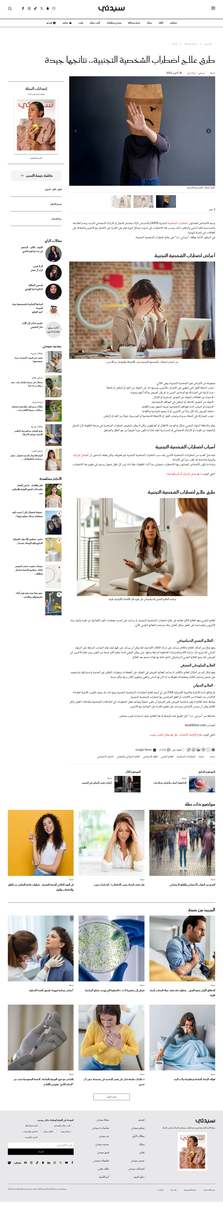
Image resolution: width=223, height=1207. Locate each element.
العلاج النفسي (167, 757)
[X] (42, 8)
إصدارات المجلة (36, 89)
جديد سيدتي (52, 346)
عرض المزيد (112, 1097)
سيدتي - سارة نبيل (196, 73)
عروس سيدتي (137, 1160)
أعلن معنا (173, 1190)
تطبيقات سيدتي (101, 1160)
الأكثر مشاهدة (51, 479)
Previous (208, 131)
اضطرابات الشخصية (186, 757)
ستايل (141, 1144)
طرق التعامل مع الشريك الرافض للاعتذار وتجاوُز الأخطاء (28, 432)
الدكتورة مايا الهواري (34, 289)
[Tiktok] (35, 8)
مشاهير (173, 23)
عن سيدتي (104, 1136)
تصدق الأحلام (56, 204)
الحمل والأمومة (31, 1137)
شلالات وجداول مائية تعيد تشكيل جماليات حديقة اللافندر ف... (27, 408)
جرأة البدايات (56, 219)
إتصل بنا (160, 1190)
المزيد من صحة (201, 910)
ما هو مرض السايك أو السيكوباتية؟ (184, 474)
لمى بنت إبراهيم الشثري (33, 251)
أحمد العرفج (37, 312)
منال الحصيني (37, 327)
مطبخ (65, 23)
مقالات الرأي (53, 241)
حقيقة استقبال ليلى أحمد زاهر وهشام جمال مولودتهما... (27, 514)
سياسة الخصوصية (190, 1190)
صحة (212, 73)
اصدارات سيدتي (136, 1168)
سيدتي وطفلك (113, 23)
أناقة (161, 23)
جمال (149, 23)
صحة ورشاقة (134, 23)
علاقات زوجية (37, 354)
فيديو (49, 23)
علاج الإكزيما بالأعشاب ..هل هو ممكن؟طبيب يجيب (176, 734)
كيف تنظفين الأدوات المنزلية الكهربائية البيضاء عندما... (28, 541)
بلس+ (80, 23)
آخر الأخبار (104, 1177)
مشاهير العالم (37, 378)
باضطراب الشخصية (178, 223)
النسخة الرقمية (36, 158)
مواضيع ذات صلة (200, 804)
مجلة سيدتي (103, 1119)
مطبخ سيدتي (137, 1128)
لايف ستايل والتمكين (62, 1125)
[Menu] (213, 8)
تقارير (141, 1152)
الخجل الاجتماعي (105, 757)
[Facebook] (23, 8)
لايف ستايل (95, 23)
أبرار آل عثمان (37, 270)
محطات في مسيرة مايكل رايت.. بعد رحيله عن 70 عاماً (27, 384)
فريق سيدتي (103, 1152)
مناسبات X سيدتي (100, 1128)
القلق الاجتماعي (150, 757)
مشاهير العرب (37, 451)
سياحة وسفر (37, 402)
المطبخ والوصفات (30, 1131)
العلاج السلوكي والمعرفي (128, 757)
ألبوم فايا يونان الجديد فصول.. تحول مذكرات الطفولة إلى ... (26, 457)
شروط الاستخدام (209, 1190)
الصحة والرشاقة (31, 1125)
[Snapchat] (48, 8)
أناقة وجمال (48, 1131)
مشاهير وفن (65, 1131)
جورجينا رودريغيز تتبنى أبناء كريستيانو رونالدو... (29, 595)
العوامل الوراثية (81, 455)
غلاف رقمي (103, 1168)
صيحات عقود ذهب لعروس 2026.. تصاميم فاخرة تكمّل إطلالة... (29, 570)
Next (75, 131)
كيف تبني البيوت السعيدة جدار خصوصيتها (28, 359)
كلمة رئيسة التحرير (39, 176)
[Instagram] (29, 8)
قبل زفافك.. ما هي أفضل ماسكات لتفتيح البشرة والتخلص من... (27, 489)
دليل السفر (139, 1177)
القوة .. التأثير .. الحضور (53, 189)
